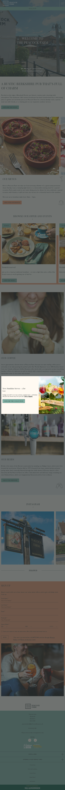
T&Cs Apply (28, 396)
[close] (62, 377)
